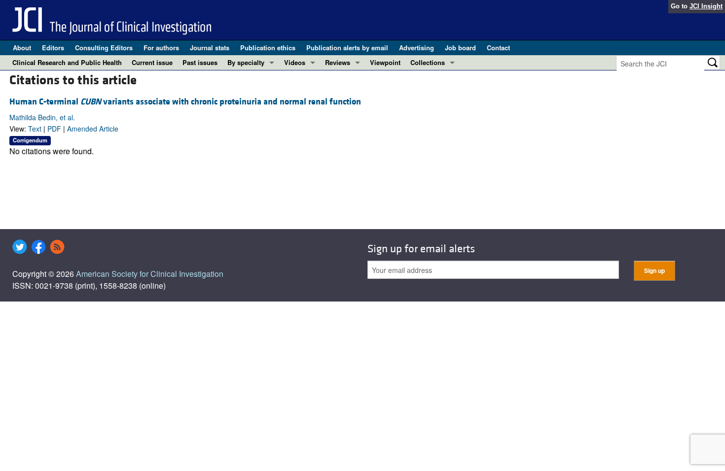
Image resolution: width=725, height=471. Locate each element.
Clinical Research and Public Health (67, 62)
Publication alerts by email (347, 47)
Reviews (337, 62)
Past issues (200, 62)
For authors (161, 47)
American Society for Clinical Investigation (149, 273)
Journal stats (209, 47)
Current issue (152, 62)
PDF (54, 129)
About (22, 47)
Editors (53, 47)
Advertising (416, 47)
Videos (294, 62)
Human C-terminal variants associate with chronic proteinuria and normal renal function (185, 101)
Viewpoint (385, 62)
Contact (498, 47)
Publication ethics (267, 47)
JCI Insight (706, 6)
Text (34, 129)
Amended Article (92, 129)
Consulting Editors (104, 47)
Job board (460, 47)
